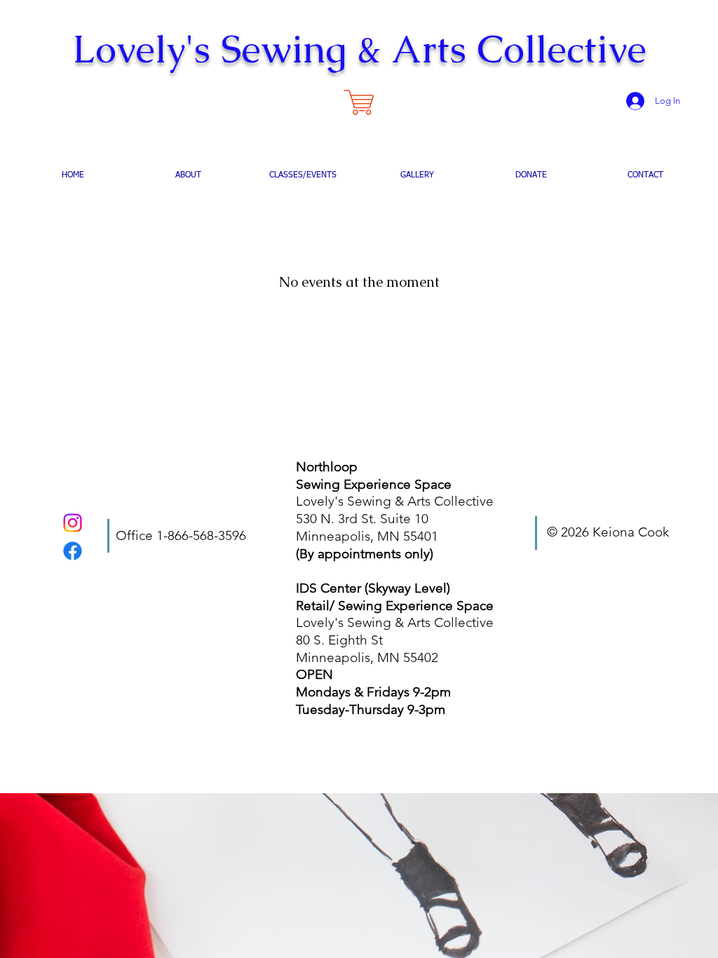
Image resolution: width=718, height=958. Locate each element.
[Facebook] (72, 551)
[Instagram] (72, 523)
